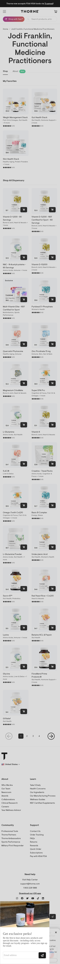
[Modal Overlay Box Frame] (25, 932)
